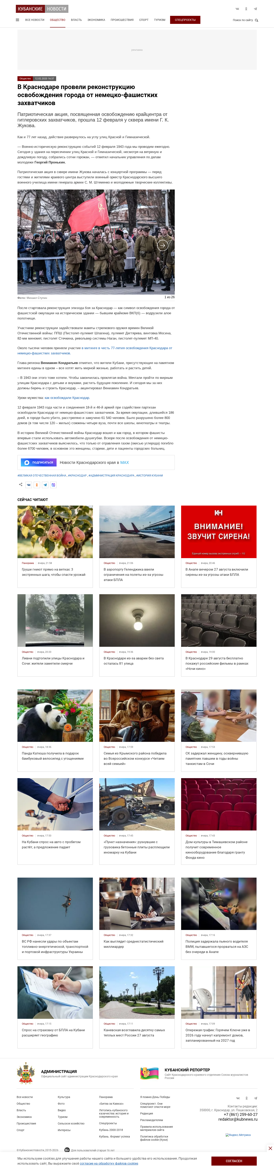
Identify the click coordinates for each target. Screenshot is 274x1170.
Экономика (96, 19)
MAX (124, 462)
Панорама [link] (28, 563)
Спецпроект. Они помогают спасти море (155, 1105)
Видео (62, 1110)
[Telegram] (45, 485)
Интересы (64, 1130)
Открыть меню (18, 21)
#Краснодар (77, 475)
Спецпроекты (185, 19)
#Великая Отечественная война (41, 475)
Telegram (255, 9)
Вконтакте (237, 9)
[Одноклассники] (37, 485)
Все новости (34, 19)
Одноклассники (246, 9)
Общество (57, 19)
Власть (76, 19)
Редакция (146, 1113)
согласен (234, 1161)
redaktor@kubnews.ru (238, 1119)
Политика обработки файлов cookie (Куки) (154, 1138)
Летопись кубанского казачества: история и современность (114, 1113)
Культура (64, 1097)
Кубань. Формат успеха (114, 1136)
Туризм (159, 19)
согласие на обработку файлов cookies (109, 1163)
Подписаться (42, 462)
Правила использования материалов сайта (156, 1128)
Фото (61, 1103)
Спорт (143, 19)
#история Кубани (149, 475)
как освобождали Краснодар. (67, 398)
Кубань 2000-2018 (111, 1129)
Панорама (106, 1097)
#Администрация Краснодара (111, 475)
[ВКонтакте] (28, 485)
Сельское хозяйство (71, 1123)
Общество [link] (109, 563)
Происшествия (122, 19)
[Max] (53, 485)
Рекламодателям (151, 1120)
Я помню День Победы (155, 1097)
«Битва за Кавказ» (111, 1103)
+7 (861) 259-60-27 (241, 1114)
